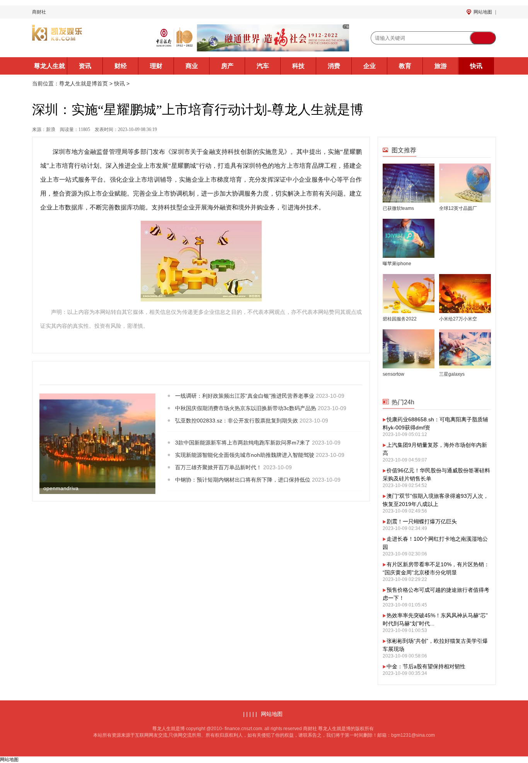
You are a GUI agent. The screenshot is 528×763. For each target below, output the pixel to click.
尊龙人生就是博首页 (49, 69)
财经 (120, 66)
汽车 (263, 66)
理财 (156, 66)
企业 (369, 66)
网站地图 (482, 12)
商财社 (39, 12)
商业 (192, 66)
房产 (227, 66)
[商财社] (82, 37)
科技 (298, 66)
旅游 (440, 66)
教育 (405, 66)
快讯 (476, 66)
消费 (334, 66)
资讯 (85, 66)
